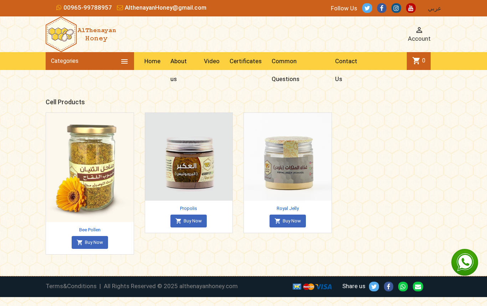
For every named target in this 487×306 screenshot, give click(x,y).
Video (212, 61)
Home (152, 61)
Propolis (188, 208)
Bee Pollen (90, 229)
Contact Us (346, 69)
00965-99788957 (87, 7)
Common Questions (285, 69)
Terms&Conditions (71, 286)
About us (178, 69)
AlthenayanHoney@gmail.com (165, 7)
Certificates (246, 61)
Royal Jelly (288, 208)
